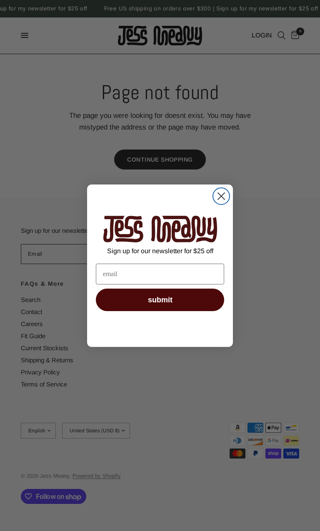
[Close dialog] (221, 196)
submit (160, 300)
